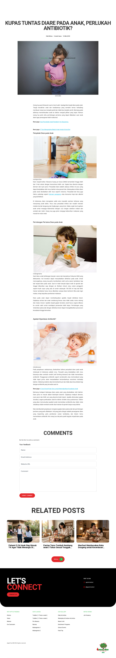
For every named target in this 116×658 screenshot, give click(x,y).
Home (42, 58)
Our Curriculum (11, 624)
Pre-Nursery (36, 621)
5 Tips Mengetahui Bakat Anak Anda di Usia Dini (55, 129)
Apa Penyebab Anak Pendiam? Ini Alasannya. (54, 122)
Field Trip (60, 630)
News (46, 58)
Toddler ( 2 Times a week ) (40, 615)
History (9, 615)
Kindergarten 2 (37, 630)
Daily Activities (62, 615)
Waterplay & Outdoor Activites (66, 618)
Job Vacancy (87, 615)
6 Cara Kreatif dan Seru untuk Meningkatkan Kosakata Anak (59, 389)
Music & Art (61, 621)
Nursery (35, 624)
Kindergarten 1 (37, 627)
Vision (8, 618)
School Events (62, 627)
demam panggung (55, 194)
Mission (9, 621)
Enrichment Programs (64, 624)
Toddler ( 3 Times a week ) (40, 618)
